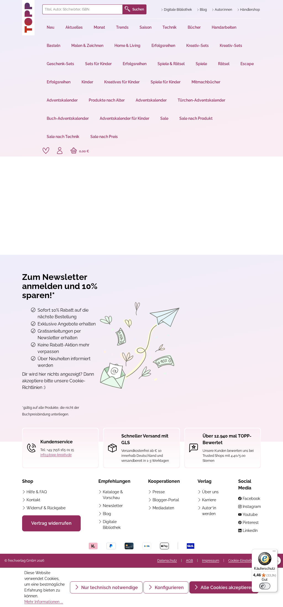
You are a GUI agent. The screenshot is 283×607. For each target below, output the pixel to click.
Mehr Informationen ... (43, 602)
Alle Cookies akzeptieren (227, 587)
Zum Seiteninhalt (23, 5)
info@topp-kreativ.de (56, 455)
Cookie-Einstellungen (244, 561)
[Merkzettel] (45, 150)
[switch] (264, 586)
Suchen (138, 9)
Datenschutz (167, 561)
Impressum (210, 561)
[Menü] (274, 552)
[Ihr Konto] (59, 151)
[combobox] (82, 9)
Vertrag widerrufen (51, 523)
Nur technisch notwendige (109, 587)
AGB (189, 561)
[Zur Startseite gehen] (30, 17)
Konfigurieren (169, 587)
